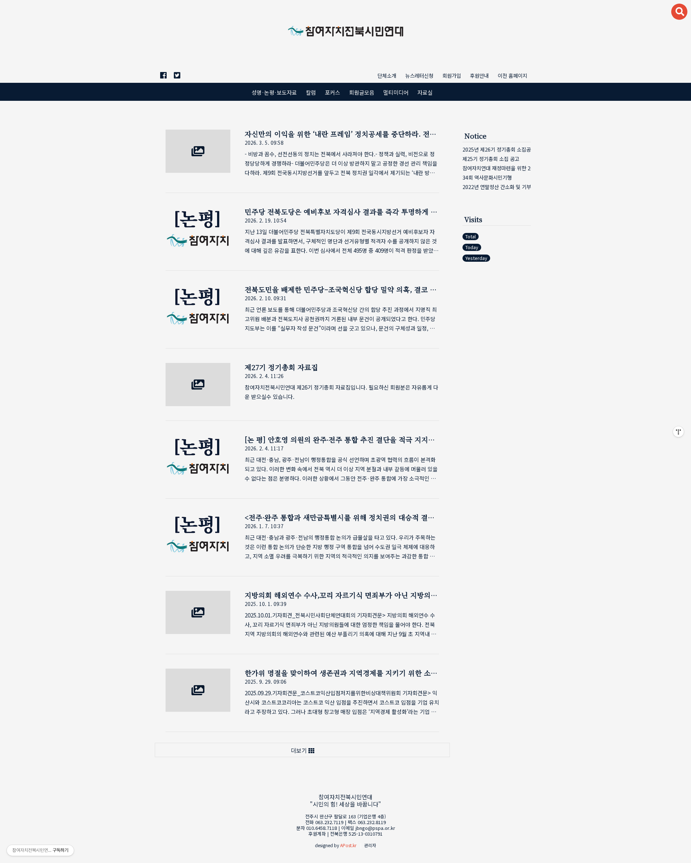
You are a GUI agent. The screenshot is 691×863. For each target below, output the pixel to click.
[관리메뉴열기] (678, 431)
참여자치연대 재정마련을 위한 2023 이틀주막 (496, 168)
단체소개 (387, 75)
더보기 (299, 750)
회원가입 (451, 75)
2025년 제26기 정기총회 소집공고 (496, 149)
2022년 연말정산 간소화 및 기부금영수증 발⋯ (496, 186)
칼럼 (311, 92)
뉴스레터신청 (419, 75)
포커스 (332, 92)
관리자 (370, 845)
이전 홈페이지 (512, 75)
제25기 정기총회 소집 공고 (490, 158)
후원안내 (479, 75)
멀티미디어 (395, 92)
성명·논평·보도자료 (274, 92)
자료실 (425, 92)
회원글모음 (361, 92)
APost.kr (348, 845)
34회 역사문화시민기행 (487, 177)
